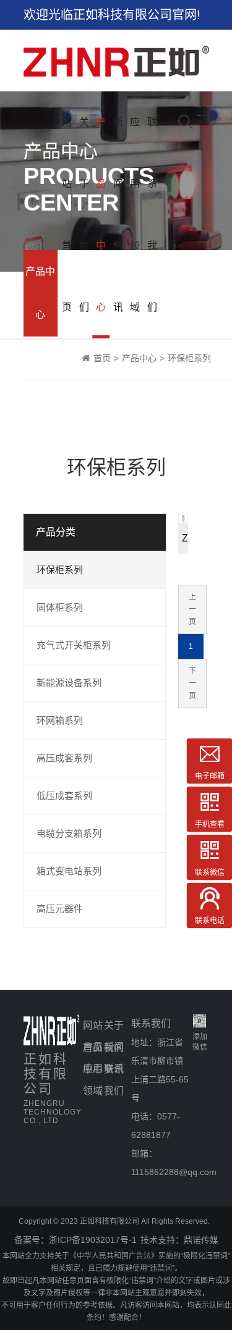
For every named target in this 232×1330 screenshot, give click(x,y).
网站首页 (67, 214)
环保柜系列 (189, 358)
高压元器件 (60, 908)
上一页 (192, 609)
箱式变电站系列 (69, 871)
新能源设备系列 (69, 682)
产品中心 (101, 214)
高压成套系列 (64, 758)
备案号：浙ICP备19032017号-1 (75, 1240)
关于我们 (84, 214)
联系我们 (152, 214)
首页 (102, 358)
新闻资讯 (118, 214)
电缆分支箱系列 (69, 833)
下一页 (192, 683)
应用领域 (135, 214)
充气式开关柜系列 (74, 645)
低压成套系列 (64, 795)
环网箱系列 (60, 720)
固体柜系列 (60, 607)
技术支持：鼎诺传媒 (179, 1240)
